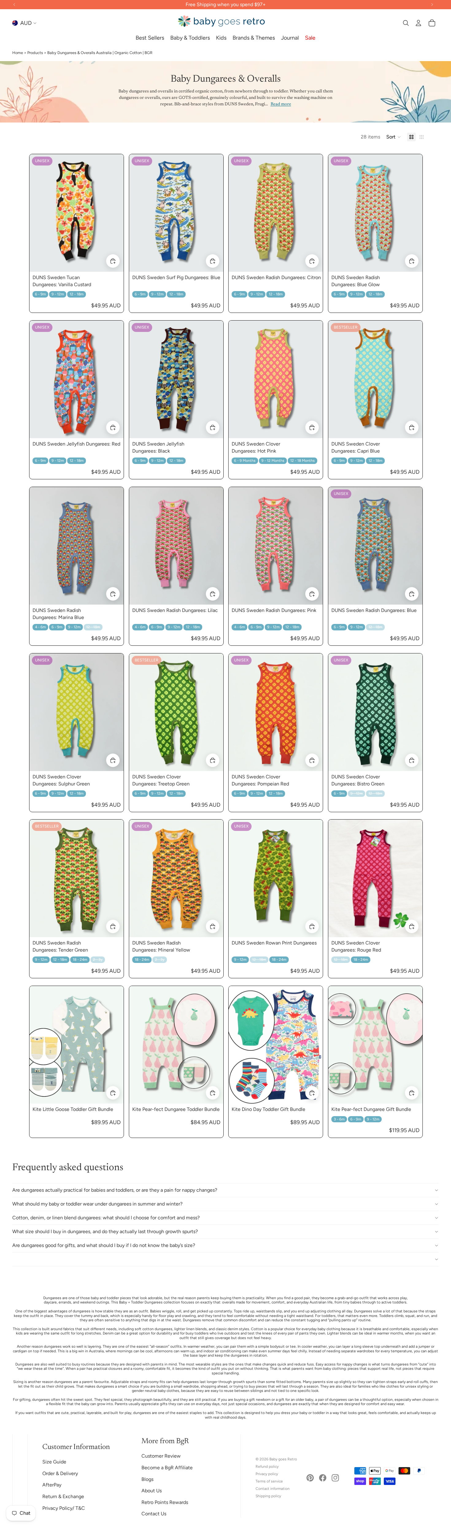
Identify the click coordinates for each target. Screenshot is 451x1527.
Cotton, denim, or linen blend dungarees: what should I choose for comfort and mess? (106, 1218)
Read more (281, 104)
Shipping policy (268, 1496)
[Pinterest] (310, 1477)
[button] (393, 137)
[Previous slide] (38, 213)
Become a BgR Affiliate (167, 1468)
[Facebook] (322, 1477)
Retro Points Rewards (164, 1502)
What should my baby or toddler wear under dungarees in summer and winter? (97, 1204)
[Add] (113, 261)
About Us (151, 1491)
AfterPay (51, 1485)
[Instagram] (335, 1477)
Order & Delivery (60, 1473)
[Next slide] (114, 213)
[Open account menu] (418, 23)
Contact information (273, 1488)
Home (17, 52)
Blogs (147, 1479)
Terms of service (269, 1481)
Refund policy (267, 1466)
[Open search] (405, 23)
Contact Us (153, 1514)
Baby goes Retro (283, 1459)
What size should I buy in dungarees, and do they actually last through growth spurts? (105, 1231)
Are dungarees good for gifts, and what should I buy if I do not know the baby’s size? (103, 1245)
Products (35, 52)
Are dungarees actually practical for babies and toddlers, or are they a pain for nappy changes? (114, 1190)
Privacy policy (267, 1474)
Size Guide (54, 1462)
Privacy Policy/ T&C (63, 1508)
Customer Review (161, 1456)
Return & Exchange (63, 1496)
